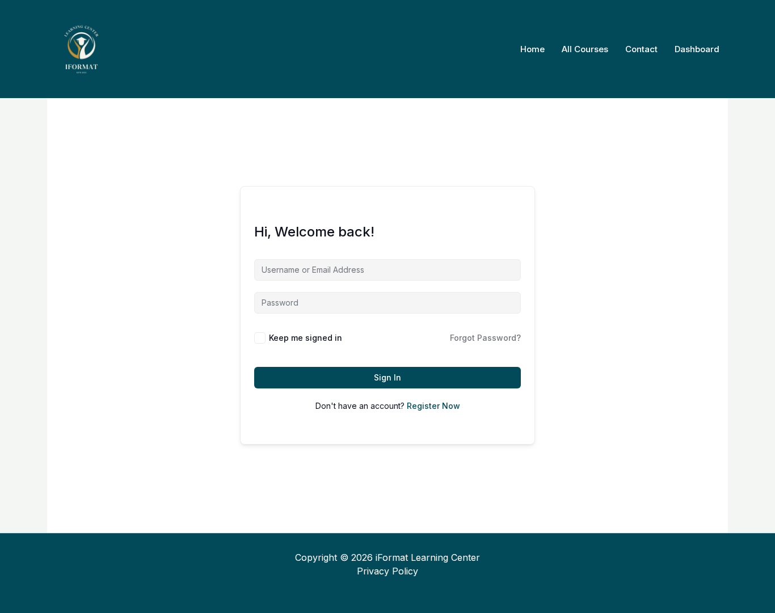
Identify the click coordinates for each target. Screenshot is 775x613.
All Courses (585, 49)
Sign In (387, 377)
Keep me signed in (305, 338)
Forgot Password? (485, 338)
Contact (641, 49)
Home (532, 49)
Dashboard (697, 49)
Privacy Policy (387, 571)
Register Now (433, 406)
